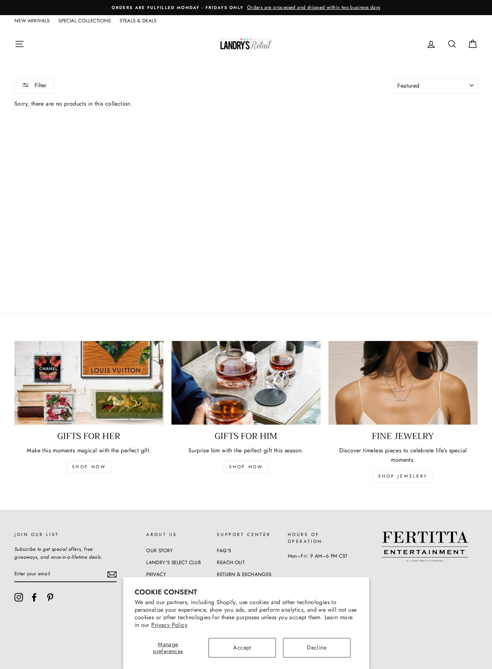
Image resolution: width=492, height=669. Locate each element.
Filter (39, 85)
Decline (316, 647)
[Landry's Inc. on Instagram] (18, 597)
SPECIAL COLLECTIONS (84, 20)
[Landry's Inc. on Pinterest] (50, 597)
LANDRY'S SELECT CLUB (173, 562)
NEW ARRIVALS (32, 20)
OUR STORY (159, 550)
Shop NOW (246, 467)
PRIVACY (156, 574)
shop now (89, 467)
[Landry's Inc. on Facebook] (34, 597)
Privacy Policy (169, 625)
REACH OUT (231, 562)
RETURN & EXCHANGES (244, 574)
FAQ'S (224, 550)
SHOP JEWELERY (403, 476)
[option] (246, 8)
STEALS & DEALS (138, 20)
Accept (242, 647)
